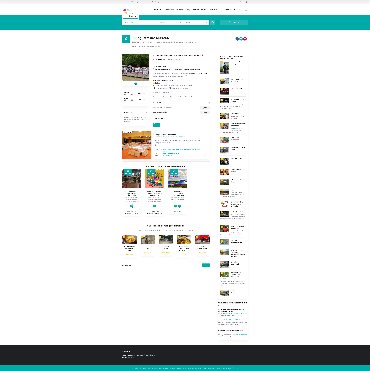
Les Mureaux (158, 214)
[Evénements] (154, 205)
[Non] (368, 368)
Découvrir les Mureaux (174, 10)
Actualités (214, 10)
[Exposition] (131, 205)
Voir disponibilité (168, 155)
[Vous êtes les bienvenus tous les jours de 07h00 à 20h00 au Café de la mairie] (166, 239)
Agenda (157, 10)
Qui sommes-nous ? (231, 10)
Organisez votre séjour (196, 10)
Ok (237, 368)
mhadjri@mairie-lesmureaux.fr (171, 153)
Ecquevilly (135, 214)
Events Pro (142, 46)
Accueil (134, 46)
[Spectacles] (179, 205)
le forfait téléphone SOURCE (231, 320)
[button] (246, 9)
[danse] (135, 83)
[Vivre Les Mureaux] (130, 12)
